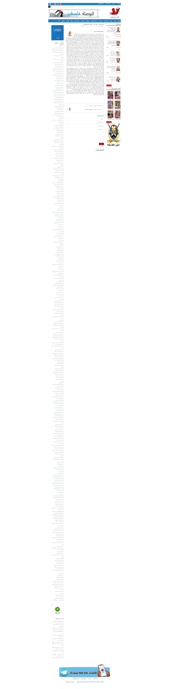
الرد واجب (62, 593)
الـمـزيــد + (109, 85)
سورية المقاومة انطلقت (59, 513)
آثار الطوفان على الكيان (59, 400)
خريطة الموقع (101, 3)
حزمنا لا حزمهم (61, 273)
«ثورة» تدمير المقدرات (59, 424)
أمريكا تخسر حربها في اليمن (58, 457)
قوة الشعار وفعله (60, 462)
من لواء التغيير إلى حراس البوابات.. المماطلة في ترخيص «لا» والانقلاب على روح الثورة (111, 30)
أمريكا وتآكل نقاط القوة (59, 356)
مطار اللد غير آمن (61, 464)
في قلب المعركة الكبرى (59, 321)
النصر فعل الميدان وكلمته (59, 567)
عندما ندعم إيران (60, 525)
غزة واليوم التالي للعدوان (59, 368)
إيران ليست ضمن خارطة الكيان (58, 401)
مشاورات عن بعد (60, 179)
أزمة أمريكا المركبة (60, 363)
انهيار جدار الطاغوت (60, 254)
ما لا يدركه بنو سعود (60, 375)
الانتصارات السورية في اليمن (58, 95)
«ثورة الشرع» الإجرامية (59, 448)
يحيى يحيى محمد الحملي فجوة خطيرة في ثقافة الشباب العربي (58, 644)
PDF (59, 20)
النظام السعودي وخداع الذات (58, 600)
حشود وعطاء (61, 494)
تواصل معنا (108, 3)
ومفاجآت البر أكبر (60, 386)
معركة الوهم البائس (60, 563)
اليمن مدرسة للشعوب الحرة (58, 128)
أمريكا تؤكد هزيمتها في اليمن (58, 342)
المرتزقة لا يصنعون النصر (59, 111)
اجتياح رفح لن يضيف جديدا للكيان (58, 353)
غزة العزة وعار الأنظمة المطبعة (58, 483)
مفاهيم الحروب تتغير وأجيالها (58, 384)
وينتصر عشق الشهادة (60, 535)
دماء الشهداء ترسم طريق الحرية (58, 264)
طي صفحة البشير (60, 210)
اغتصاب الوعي (61, 295)
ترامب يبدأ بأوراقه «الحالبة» (59, 436)
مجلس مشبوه (61, 205)
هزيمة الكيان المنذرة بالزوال (59, 474)
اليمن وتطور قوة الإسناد (59, 431)
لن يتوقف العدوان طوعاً (59, 215)
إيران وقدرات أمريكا (60, 561)
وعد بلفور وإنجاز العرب (59, 107)
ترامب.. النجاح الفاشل (60, 88)
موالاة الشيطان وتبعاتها (59, 274)
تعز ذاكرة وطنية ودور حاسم (58, 99)
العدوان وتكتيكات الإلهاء (59, 302)
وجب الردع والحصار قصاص (59, 586)
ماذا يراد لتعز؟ (61, 226)
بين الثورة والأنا (61, 217)
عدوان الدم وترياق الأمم (59, 186)
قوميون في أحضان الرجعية (58, 158)
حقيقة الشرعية (61, 201)
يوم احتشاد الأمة (112, 77)
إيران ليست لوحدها (60, 541)
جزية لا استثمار (61, 466)
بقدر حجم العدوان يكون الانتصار (58, 120)
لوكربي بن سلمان (60, 189)
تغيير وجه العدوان (60, 132)
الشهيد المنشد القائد (60, 130)
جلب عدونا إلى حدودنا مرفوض (58, 438)
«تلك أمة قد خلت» (60, 527)
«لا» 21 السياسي (94, 20)
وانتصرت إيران (61, 471)
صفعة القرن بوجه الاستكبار (59, 149)
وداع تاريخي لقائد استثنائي (59, 581)
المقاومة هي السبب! (60, 469)
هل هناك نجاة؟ (113, 58)
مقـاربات (88, 20)
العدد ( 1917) (118, 99)
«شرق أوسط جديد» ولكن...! (59, 426)
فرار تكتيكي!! (61, 266)
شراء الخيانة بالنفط (60, 76)
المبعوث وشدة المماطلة (59, 222)
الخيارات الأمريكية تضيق (59, 349)
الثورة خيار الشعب (60, 200)
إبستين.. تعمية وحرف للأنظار (58, 530)
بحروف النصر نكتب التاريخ (59, 374)
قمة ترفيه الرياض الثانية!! (59, 415)
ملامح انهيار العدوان (60, 247)
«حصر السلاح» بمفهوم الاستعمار (57, 523)
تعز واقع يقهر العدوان (59, 85)
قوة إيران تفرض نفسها (59, 528)
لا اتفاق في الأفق (60, 568)
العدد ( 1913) (118, 119)
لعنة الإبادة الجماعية (60, 506)
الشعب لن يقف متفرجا (59, 394)
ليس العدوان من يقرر (60, 252)
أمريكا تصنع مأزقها (60, 577)
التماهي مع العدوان (60, 294)
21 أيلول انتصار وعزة (60, 234)
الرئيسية (118, 3)
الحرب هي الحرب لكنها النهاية (58, 74)
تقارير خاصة (106, 20)
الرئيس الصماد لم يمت (60, 154)
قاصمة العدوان (61, 238)
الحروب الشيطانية (60, 248)
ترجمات (100, 20)
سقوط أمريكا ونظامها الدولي (58, 514)
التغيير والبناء (61, 382)
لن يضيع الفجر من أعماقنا (59, 151)
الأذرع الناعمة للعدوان (60, 170)
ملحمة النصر (61, 320)
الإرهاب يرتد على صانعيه (59, 278)
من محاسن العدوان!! (60, 311)
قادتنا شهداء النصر (60, 405)
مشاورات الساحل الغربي (59, 191)
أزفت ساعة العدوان (60, 81)
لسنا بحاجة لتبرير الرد (60, 596)
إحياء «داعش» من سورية (59, 481)
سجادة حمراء (76, 20)
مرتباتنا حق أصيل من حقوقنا (58, 309)
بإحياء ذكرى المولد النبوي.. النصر (58, 114)
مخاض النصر (61, 123)
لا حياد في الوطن (60, 292)
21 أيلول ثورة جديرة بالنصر (59, 184)
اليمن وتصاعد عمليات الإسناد (58, 433)
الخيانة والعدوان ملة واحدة (58, 241)
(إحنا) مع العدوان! (60, 167)
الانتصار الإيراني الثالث (60, 539)
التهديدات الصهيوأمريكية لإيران (58, 476)
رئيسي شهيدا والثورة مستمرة (58, 358)
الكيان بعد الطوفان (60, 410)
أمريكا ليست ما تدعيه (60, 377)
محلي (118, 20)
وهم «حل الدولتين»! (60, 490)
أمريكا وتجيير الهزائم (60, 332)
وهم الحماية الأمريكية (59, 370)
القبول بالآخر (61, 231)
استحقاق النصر (61, 276)
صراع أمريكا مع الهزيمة (59, 591)
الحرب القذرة (61, 269)
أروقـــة (67, 20)
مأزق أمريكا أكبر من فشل (59, 452)
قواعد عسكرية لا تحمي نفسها (58, 537)
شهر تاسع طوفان (60, 361)
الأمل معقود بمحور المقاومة (58, 271)
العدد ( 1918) (111, 99)
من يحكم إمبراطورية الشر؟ (59, 412)
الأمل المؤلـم (61, 118)
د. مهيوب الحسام (93, 105)
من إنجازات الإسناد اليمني (59, 478)
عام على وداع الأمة (60, 499)
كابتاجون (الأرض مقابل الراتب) (58, 92)
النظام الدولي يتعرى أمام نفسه (58, 146)
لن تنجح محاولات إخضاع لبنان (58, 485)
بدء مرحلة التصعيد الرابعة (59, 351)
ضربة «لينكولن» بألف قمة (59, 417)
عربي (115, 20)
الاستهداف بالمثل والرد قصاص (58, 372)
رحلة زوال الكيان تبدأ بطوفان (58, 354)
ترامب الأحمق (61, 262)
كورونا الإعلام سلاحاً (60, 281)
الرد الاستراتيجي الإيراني (59, 344)
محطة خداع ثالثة (60, 549)
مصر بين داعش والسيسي (59, 177)
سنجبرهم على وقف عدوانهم (58, 212)
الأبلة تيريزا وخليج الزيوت (59, 73)
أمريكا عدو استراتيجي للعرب (58, 125)
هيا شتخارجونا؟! (61, 161)
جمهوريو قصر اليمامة (59, 97)
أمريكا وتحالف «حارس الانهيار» (58, 334)
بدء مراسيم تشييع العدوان (59, 236)
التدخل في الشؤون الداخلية (58, 488)
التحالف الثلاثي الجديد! (59, 594)
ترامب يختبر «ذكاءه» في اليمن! (58, 450)
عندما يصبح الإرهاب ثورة (59, 429)
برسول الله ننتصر (61, 492)
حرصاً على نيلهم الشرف (59, 487)
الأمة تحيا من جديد (60, 233)
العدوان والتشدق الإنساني (59, 304)
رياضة (71, 20)
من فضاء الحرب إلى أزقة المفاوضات (93, 24)
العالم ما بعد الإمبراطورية (59, 598)
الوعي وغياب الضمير (60, 219)
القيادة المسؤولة (60, 194)
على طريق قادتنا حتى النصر (59, 403)
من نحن (113, 3)
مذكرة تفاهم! (61, 574)
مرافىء (63, 20)
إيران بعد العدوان (60, 473)
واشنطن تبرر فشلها (60, 558)
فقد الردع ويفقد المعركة (59, 414)
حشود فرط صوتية (60, 389)
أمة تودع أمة (61, 443)
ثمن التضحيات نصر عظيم (59, 408)
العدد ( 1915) (118, 109)
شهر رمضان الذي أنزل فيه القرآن (58, 445)
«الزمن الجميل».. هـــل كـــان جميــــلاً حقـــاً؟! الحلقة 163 (111, 67)
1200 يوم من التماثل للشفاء (58, 168)
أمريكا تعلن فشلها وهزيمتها (58, 323)
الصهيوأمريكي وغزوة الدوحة (58, 495)
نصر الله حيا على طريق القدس (58, 441)
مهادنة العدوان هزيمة (59, 66)
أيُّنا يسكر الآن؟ (113, 51)
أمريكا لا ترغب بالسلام (60, 579)
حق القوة (62, 243)
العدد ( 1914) (111, 119)
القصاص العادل (61, 259)
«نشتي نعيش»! (61, 224)
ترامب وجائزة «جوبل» (60, 553)
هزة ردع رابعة (61, 290)
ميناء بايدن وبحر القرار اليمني (58, 335)
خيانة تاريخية (61, 299)
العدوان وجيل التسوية (60, 156)
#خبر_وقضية (114, 17)
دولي (111, 20)
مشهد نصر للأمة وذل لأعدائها (58, 582)
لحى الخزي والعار (60, 227)
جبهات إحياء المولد (60, 193)
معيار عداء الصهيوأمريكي (59, 480)
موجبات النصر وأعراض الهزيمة (58, 90)
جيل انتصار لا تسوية (60, 83)
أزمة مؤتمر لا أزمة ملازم (59, 94)
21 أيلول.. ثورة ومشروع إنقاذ (58, 391)
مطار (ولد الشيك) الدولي (59, 64)
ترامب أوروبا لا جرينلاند (60, 521)
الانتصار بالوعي (61, 121)
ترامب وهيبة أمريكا (60, 440)
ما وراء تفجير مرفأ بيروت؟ (59, 297)
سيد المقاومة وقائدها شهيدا (58, 396)
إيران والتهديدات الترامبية (59, 516)
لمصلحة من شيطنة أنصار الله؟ (58, 229)
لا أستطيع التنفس (60, 287)
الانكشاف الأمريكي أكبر (59, 546)
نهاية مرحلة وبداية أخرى (59, 502)
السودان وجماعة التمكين (59, 203)
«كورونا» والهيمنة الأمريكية (58, 285)
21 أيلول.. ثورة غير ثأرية (59, 393)
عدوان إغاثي (61, 280)
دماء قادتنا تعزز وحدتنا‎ (59, 379)
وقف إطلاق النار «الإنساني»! (58, 283)
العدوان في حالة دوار (60, 78)
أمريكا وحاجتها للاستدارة (59, 255)
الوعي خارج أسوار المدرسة (59, 139)
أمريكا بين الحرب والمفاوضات (58, 565)
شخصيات (83, 20)
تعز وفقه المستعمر (60, 160)
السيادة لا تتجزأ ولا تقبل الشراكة (58, 69)
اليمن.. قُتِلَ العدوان (60, 116)
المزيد (107, 36)
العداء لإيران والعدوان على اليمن (58, 182)
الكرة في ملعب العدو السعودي (58, 584)
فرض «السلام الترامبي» (59, 534)
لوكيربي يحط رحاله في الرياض (58, 50)
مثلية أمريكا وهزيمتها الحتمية (58, 337)
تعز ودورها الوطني (60, 250)
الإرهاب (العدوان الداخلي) (59, 106)
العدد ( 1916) (111, 109)
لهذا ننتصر (62, 245)
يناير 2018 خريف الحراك (59, 127)
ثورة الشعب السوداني (59, 198)
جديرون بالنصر (61, 240)
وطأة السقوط (61, 257)
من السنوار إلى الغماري (59, 504)
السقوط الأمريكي (60, 575)
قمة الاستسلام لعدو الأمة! (59, 447)
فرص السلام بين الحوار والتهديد (58, 532)
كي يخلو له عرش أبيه (59, 153)
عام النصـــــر (61, 207)
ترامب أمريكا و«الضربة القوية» (58, 518)
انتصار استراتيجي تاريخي (59, 419)
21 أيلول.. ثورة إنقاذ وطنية (59, 497)
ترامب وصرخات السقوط (59, 520)
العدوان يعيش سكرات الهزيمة (58, 175)
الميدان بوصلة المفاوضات (59, 560)
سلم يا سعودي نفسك (59, 47)
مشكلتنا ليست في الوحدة (59, 360)
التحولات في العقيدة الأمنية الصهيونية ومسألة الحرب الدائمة (111, 42)
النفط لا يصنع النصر (60, 208)
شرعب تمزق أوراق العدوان (59, 80)
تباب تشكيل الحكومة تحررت (58, 71)
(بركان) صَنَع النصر (60, 109)
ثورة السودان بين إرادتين (59, 214)
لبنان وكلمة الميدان (60, 398)
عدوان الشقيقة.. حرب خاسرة (58, 62)
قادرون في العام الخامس (59, 196)
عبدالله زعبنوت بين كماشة (58, 657)
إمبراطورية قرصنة (60, 551)
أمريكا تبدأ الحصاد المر (60, 288)
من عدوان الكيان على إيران (59, 407)
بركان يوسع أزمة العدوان (59, 113)
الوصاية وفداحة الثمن (59, 87)
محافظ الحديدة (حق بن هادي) (58, 48)
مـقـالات (118, 24)
